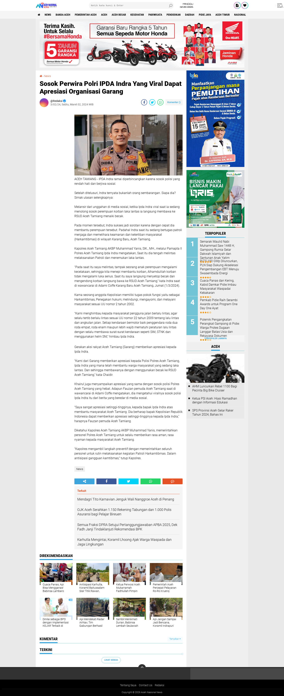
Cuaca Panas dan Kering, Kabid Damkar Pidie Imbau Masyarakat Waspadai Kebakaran (218, 286)
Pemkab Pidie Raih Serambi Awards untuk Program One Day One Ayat (219, 304)
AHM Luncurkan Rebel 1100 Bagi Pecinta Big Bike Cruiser (214, 388)
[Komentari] (172, 481)
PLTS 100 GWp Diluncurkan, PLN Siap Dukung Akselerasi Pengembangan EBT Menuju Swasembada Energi (219, 267)
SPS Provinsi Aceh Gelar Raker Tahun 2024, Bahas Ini (212, 412)
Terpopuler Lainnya (215, 338)
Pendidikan (174, 14)
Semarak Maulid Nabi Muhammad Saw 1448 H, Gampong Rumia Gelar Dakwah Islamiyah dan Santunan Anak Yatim (217, 249)
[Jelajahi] (279, 5)
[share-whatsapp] (160, 102)
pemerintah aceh (86, 14)
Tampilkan (174, 639)
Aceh (104, 14)
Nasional (240, 14)
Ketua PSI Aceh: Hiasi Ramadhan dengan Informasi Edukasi (214, 400)
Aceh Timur (222, 14)
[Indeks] (237, 5)
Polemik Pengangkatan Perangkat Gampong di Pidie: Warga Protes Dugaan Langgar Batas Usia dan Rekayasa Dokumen (220, 327)
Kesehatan (137, 14)
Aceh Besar (119, 14)
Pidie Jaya (205, 14)
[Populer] (245, 5)
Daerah (189, 14)
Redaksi (159, 685)
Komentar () (174, 102)
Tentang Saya (128, 685)
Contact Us (145, 685)
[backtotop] (142, 668)
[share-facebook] (144, 102)
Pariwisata (155, 14)
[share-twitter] (152, 102)
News (48, 14)
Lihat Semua (111, 660)
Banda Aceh (63, 14)
